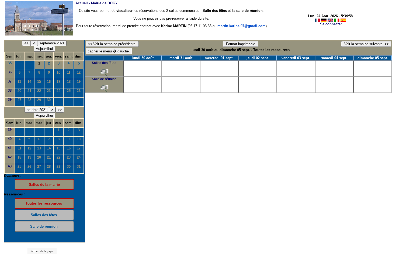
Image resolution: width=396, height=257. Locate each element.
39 (10, 100)
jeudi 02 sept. (257, 58)
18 (69, 82)
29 (39, 100)
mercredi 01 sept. (219, 58)
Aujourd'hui (44, 49)
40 (10, 139)
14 (29, 82)
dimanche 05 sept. (372, 58)
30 (49, 100)
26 (79, 91)
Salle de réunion (104, 79)
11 (68, 72)
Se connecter (331, 24)
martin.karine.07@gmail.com (241, 26)
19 (79, 82)
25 (69, 91)
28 (29, 100)
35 (10, 63)
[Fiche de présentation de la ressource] (104, 72)
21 (29, 91)
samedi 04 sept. (334, 58)
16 (49, 82)
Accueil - (96, 3)
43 (10, 166)
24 (58, 91)
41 (10, 148)
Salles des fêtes (104, 63)
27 (19, 100)
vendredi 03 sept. (296, 58)
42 (10, 157)
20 (19, 91)
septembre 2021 (51, 43)
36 (10, 72)
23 (49, 91)
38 (10, 90)
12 (79, 72)
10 (58, 72)
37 (10, 81)
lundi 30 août (143, 58)
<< (26, 43)
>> (60, 110)
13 (19, 82)
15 (39, 82)
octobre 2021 (37, 110)
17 (58, 82)
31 (79, 167)
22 (39, 91)
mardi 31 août (180, 58)
